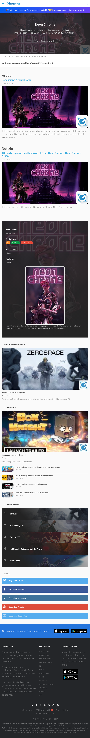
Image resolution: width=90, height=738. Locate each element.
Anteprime (43, 688)
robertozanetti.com (45, 713)
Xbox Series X (44, 655)
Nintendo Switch (45, 662)
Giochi (41, 677)
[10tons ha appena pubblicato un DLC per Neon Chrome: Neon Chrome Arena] (45, 183)
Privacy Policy (38, 719)
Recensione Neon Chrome (16, 80)
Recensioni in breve (46, 684)
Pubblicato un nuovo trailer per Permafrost (31, 493)
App (40, 695)
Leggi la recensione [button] (44, 41)
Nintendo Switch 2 (46, 659)
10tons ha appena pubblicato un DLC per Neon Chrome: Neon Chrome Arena (41, 154)
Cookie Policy (52, 719)
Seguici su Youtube (16, 607)
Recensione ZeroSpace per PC (14, 392)
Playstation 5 (44, 651)
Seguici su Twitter (16, 581)
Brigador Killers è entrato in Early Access (31, 484)
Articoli (42, 691)
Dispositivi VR (44, 673)
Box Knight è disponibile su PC (14, 455)
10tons (8, 253)
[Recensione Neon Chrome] (45, 107)
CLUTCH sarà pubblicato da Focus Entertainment (34, 476)
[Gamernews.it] (13, 3)
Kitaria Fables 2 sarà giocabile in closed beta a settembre (37, 467)
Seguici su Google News (18, 616)
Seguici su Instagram (17, 598)
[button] (61, 631)
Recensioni (43, 680)
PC (40, 666)
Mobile (41, 670)
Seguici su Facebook (17, 589)
